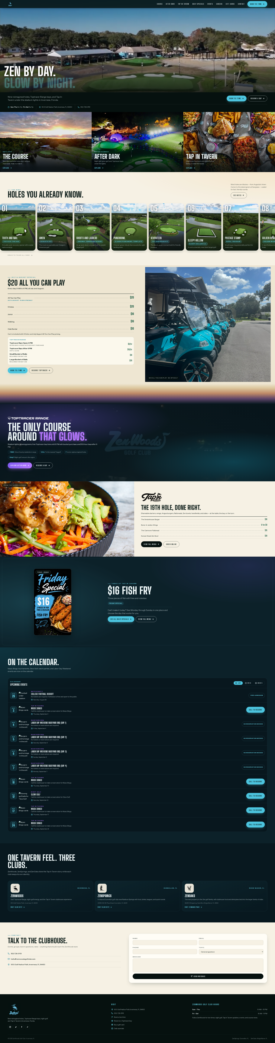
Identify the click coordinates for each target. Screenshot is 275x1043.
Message (137, 957)
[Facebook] (21, 1027)
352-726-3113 (16, 953)
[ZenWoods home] (11, 4)
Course (160, 4)
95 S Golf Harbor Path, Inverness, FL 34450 (28, 964)
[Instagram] (10, 1027)
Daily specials (119, 1028)
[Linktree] (27, 1027)
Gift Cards (230, 4)
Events (210, 4)
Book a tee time (120, 1017)
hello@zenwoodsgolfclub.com (23, 959)
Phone (136, 947)
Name (135, 938)
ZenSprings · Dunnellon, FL (240, 1038)
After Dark (170, 4)
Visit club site (16, 907)
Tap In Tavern (183, 4)
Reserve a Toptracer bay (123, 1021)
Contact (241, 4)
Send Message (199, 976)
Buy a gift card (119, 1025)
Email (201, 938)
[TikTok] (16, 1027)
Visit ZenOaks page (192, 907)
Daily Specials (198, 4)
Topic (201, 947)
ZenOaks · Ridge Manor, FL (259, 1038)
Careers (219, 4)
